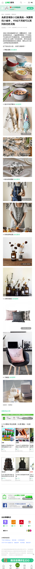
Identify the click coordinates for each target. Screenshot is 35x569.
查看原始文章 (5, 411)
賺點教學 (16, 542)
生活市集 (4, 451)
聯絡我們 (28, 542)
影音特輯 (7, 14)
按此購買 (14, 50)
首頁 (2, 14)
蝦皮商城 (18, 480)
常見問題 (22, 542)
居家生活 (14, 14)
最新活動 (14, 540)
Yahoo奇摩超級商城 (6, 480)
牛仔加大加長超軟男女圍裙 (22, 475)
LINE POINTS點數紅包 (7, 542)
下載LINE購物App (5, 540)
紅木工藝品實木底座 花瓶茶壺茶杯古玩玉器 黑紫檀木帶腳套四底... (8, 475)
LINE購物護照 (21, 540)
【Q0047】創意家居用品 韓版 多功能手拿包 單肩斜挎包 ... (22, 446)
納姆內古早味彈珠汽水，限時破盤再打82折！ (8, 446)
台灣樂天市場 (19, 451)
